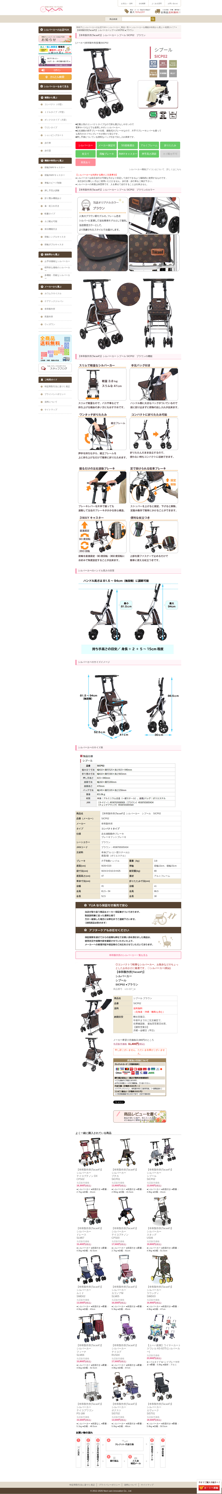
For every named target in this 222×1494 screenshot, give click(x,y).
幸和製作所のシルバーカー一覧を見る (128, 955)
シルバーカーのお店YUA (56, 30)
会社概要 (142, 3)
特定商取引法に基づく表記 (82, 1485)
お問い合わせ (173, 3)
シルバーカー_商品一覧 (118, 27)
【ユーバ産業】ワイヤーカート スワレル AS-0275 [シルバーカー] (164, 1348)
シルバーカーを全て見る (56, 86)
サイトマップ (147, 1485)
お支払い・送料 (127, 3)
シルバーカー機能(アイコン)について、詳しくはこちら (155, 169)
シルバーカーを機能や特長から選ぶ (147, 27)
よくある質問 (157, 3)
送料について (130, 1485)
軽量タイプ (170, 27)
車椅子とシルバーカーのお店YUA (91, 27)
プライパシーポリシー (109, 1485)
